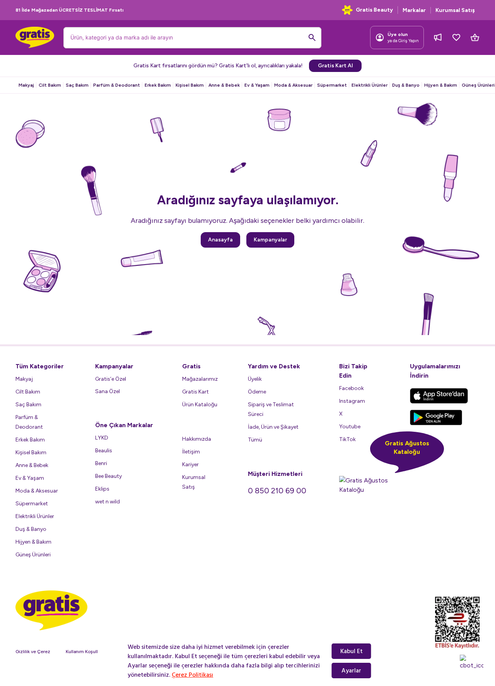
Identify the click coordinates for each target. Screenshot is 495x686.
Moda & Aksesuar (293, 85)
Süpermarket (332, 85)
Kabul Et (351, 651)
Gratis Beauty (374, 10)
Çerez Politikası (192, 675)
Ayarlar (351, 670)
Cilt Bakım (50, 85)
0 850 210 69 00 (277, 490)
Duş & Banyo (406, 85)
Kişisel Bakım (190, 85)
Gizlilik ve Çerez (32, 651)
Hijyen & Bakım (440, 85)
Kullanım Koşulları (84, 651)
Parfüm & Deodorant (116, 85)
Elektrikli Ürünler (369, 85)
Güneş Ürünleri (478, 85)
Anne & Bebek (224, 85)
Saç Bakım (77, 85)
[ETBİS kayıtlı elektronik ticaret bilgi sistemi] (457, 622)
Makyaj (26, 85)
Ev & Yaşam (257, 85)
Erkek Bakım (158, 85)
